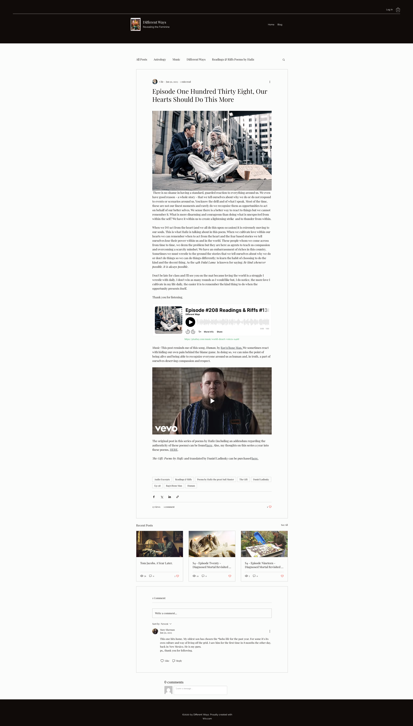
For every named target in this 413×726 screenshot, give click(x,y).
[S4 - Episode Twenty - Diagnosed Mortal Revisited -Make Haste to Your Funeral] (212, 544)
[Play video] (212, 400)
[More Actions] (270, 631)
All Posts (141, 59)
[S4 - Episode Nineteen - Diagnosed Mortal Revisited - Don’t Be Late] (264, 544)
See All (284, 524)
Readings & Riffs (183, 479)
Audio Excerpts (162, 479)
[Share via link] (177, 496)
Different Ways (154, 22)
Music (176, 59)
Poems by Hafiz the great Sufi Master (215, 479)
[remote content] (212, 320)
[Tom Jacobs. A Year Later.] (159, 544)
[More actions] (270, 82)
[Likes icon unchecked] (162, 661)
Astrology (160, 59)
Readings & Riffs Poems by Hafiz (233, 59)
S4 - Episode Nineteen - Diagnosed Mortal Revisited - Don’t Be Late (263, 565)
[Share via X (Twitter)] (161, 496)
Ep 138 (157, 485)
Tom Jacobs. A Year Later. (156, 563)
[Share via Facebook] (153, 496)
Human (191, 485)
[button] (398, 9)
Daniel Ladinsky (261, 479)
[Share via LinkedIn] (169, 496)
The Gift (243, 479)
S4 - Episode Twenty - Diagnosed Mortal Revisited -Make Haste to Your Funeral (211, 565)
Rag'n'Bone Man (174, 485)
